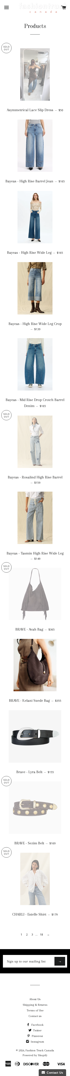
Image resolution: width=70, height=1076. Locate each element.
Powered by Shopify (35, 1055)
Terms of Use (35, 1010)
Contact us (35, 1016)
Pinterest (37, 1036)
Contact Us (54, 1072)
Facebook (37, 1025)
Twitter (37, 1030)
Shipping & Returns (35, 1005)
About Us (35, 999)
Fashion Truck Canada (39, 1050)
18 (41, 934)
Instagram (37, 1041)
